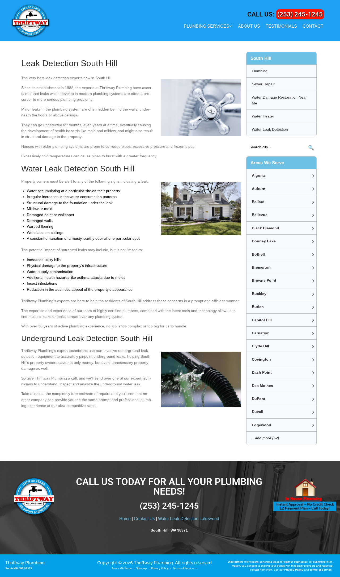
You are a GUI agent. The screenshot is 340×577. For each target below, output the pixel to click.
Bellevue (259, 215)
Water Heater (263, 116)
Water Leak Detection (270, 129)
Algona (258, 175)
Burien (258, 307)
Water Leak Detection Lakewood (188, 518)
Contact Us (144, 518)
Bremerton (261, 267)
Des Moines (262, 386)
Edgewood (261, 425)
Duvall (257, 412)
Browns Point (264, 280)
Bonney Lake (264, 241)
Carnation (261, 333)
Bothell (258, 254)
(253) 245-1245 (300, 14)
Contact (313, 26)
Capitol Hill (262, 320)
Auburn (258, 189)
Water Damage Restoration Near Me (279, 100)
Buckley (259, 294)
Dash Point (262, 372)
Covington (261, 359)
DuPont (258, 399)
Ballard (258, 202)
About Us (249, 26)
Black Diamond (265, 228)
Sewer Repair (263, 84)
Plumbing (259, 71)
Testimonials (281, 26)
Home (125, 518)
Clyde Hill (260, 346)
